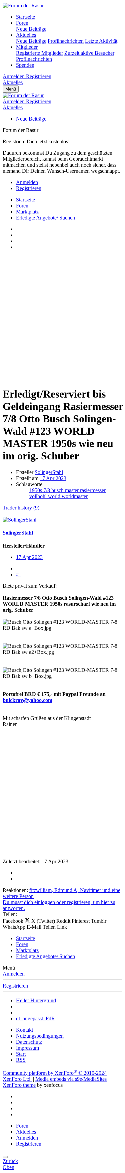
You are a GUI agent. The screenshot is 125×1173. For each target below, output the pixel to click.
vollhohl (38, 496)
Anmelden (14, 974)
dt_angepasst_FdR (35, 1018)
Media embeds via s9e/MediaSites (71, 1079)
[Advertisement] (62, 318)
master (72, 490)
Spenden (25, 65)
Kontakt (24, 1030)
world (55, 496)
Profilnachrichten (66, 41)
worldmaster (75, 496)
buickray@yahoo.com (27, 700)
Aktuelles (26, 35)
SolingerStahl (49, 472)
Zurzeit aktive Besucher (89, 53)
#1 (18, 574)
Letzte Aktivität (101, 41)
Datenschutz (29, 1042)
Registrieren (15, 986)
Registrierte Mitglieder (39, 53)
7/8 (47, 490)
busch (58, 490)
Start (21, 1054)
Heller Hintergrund (36, 1000)
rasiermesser (93, 490)
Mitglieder (27, 47)
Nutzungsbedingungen (40, 1036)
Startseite (25, 17)
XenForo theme (19, 1085)
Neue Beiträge (31, 29)
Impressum (27, 1048)
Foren (22, 23)
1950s (36, 490)
